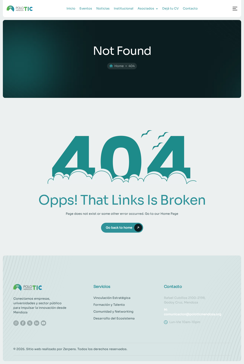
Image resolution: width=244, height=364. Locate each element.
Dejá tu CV (170, 8)
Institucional (123, 8)
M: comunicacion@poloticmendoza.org (192, 312)
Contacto (190, 8)
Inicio (71, 8)
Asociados (146, 8)
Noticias (103, 8)
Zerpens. (70, 349)
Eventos (85, 8)
